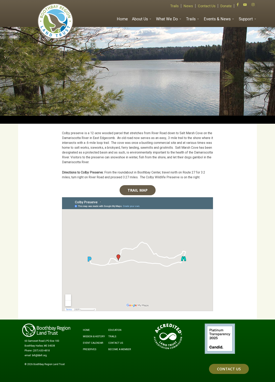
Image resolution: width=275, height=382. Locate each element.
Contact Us (115, 343)
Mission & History (94, 336)
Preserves (89, 349)
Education (114, 330)
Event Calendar (93, 343)
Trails (112, 336)
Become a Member (119, 349)
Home (86, 330)
